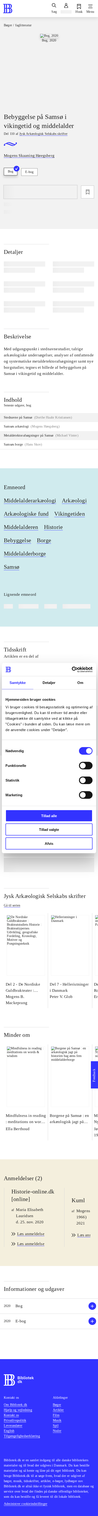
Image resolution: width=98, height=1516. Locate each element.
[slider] (49, 69)
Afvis (49, 843)
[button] (49, 1306)
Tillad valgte (49, 830)
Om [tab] (80, 683)
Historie (53, 527)
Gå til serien (12, 905)
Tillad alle (49, 816)
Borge (44, 540)
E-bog (29, 172)
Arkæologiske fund (26, 514)
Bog (10, 171)
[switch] (86, 765)
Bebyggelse (17, 540)
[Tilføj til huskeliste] (87, 192)
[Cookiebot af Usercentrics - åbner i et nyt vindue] (72, 669)
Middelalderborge (25, 554)
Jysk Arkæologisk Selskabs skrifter (45, 896)
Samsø (11, 567)
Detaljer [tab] (49, 683)
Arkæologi (74, 500)
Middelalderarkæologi (30, 500)
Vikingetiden (69, 514)
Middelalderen (21, 527)
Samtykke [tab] (18, 683)
